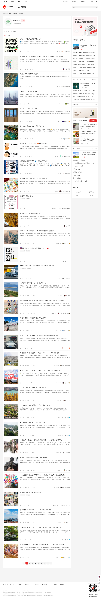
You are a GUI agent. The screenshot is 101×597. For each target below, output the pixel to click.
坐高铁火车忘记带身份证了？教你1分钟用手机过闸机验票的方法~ (40, 370)
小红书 (23, 198)
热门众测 (75, 104)
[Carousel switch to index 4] (85, 117)
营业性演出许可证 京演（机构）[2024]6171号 (12, 592)
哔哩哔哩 (24, 268)
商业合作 (74, 1)
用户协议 (54, 584)
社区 (19, 1)
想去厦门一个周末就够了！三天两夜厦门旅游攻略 (35, 510)
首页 (10, 13)
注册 (96, 1)
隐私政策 (62, 584)
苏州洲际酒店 (76, 169)
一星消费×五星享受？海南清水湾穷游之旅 (33, 283)
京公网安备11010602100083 (9, 591)
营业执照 (49, 592)
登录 (92, 1)
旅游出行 (21, 13)
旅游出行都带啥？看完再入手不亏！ (31, 492)
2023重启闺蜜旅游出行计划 (28, 91)
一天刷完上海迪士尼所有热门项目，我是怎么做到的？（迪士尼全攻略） (42, 475)
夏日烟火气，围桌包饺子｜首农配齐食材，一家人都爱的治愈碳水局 (88, 132)
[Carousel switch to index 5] (86, 117)
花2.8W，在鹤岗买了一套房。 (29, 109)
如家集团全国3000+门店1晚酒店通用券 (88, 46)
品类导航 (22, 7)
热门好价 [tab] (82, 40)
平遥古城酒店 (76, 175)
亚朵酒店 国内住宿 (77, 172)
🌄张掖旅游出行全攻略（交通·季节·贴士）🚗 (34, 248)
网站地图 (27, 584)
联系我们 (12, 584)
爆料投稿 (83, 1)
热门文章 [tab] (82, 79)
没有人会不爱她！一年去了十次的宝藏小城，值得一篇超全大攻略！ (41, 527)
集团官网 (65, 1)
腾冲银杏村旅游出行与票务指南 (30, 213)
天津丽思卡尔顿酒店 (78, 166)
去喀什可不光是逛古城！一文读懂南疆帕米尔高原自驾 (37, 231)
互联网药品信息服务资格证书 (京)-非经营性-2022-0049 (34, 592)
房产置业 (78, 195)
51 (82, 128)
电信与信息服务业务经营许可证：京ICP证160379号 (28, 591)
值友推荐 (28, 198)
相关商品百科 (77, 148)
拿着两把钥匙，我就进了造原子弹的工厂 (33, 318)
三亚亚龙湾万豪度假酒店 (79, 160)
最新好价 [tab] (75, 40)
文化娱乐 (78, 192)
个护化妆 (91, 195)
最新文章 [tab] (75, 79)
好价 (12, 1)
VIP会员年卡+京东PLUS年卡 (80, 181)
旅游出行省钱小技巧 (26, 196)
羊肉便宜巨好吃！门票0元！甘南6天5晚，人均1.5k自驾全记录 (39, 353)
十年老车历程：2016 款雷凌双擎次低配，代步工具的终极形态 (88, 125)
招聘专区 (20, 584)
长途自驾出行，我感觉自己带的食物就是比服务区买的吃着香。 (40, 335)
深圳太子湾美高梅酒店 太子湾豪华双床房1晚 (84, 58)
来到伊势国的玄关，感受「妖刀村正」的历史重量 (88, 84)
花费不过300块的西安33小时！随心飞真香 (33, 457)
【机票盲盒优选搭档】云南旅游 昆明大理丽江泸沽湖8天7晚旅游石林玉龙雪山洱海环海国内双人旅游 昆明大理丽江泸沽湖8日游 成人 (88, 153)
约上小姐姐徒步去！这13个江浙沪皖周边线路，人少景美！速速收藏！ (42, 544)
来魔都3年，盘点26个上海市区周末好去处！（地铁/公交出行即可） (41, 440)
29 (82, 143)
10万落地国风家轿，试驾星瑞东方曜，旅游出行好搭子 (37, 265)
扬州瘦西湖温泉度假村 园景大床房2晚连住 (83, 64)
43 (82, 136)
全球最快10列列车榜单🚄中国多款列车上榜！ (34, 161)
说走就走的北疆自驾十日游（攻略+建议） (33, 388)
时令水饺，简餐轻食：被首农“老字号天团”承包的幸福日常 (88, 140)
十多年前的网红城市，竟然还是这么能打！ (33, 422)
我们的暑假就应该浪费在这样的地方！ (32, 126)
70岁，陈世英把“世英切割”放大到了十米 (83, 97)
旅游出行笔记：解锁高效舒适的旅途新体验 (33, 178)
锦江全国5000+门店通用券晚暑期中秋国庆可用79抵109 (86, 52)
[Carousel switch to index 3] (84, 117)
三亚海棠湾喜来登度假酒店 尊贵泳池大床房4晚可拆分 (86, 67)
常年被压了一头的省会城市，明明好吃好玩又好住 (35, 405)
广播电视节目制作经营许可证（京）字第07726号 (13, 594)
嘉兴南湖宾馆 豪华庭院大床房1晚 (81, 70)
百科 (26, 1)
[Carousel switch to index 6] (87, 117)
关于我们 (5, 584)
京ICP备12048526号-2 (44, 591)
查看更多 (94, 79)
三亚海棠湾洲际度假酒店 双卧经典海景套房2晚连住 (85, 61)
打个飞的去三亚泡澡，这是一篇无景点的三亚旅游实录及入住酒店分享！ (42, 300)
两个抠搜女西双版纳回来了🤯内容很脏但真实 (34, 143)
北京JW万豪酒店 (77, 178)
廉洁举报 (44, 584)
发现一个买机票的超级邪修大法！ (30, 39)
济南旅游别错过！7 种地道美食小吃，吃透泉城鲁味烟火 (87, 91)
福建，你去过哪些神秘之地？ (29, 74)
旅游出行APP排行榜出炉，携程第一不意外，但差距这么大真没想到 (41, 56)
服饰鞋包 (91, 192)
